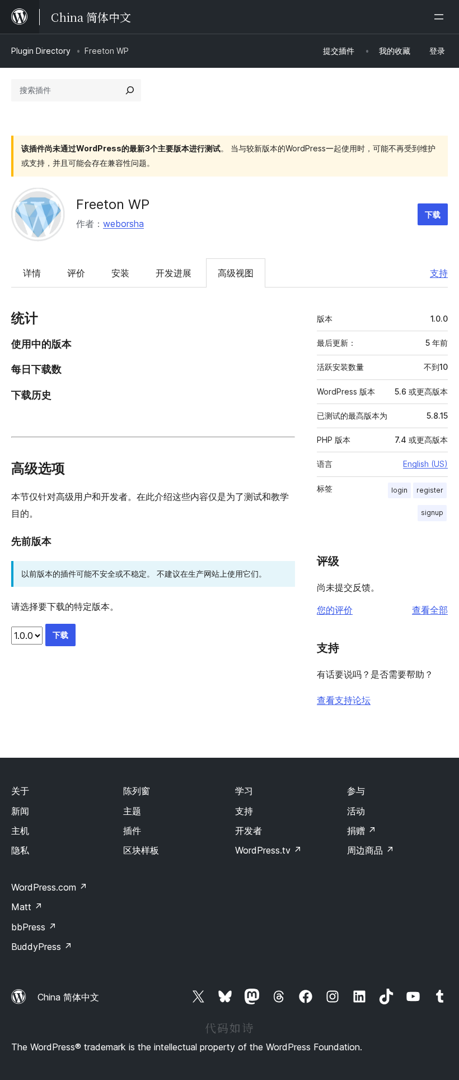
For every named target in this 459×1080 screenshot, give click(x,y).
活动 (356, 811)
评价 (76, 273)
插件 (132, 830)
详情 (32, 273)
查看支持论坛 (344, 700)
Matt (27, 906)
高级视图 (236, 273)
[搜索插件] (130, 90)
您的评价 (335, 609)
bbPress (34, 927)
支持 (439, 273)
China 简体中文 (68, 997)
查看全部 (430, 609)
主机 (20, 830)
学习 (244, 790)
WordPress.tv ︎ (268, 850)
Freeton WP (112, 204)
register (429, 490)
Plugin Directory (41, 50)
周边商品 (370, 850)
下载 (433, 214)
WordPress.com (49, 887)
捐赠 (361, 830)
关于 (20, 790)
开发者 (248, 830)
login (399, 490)
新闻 (20, 811)
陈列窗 (136, 790)
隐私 (20, 850)
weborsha (123, 223)
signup (432, 512)
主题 (132, 811)
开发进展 (173, 273)
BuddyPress (41, 946)
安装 (120, 273)
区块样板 (141, 850)
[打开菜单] (441, 17)
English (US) (425, 464)
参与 (356, 790)
